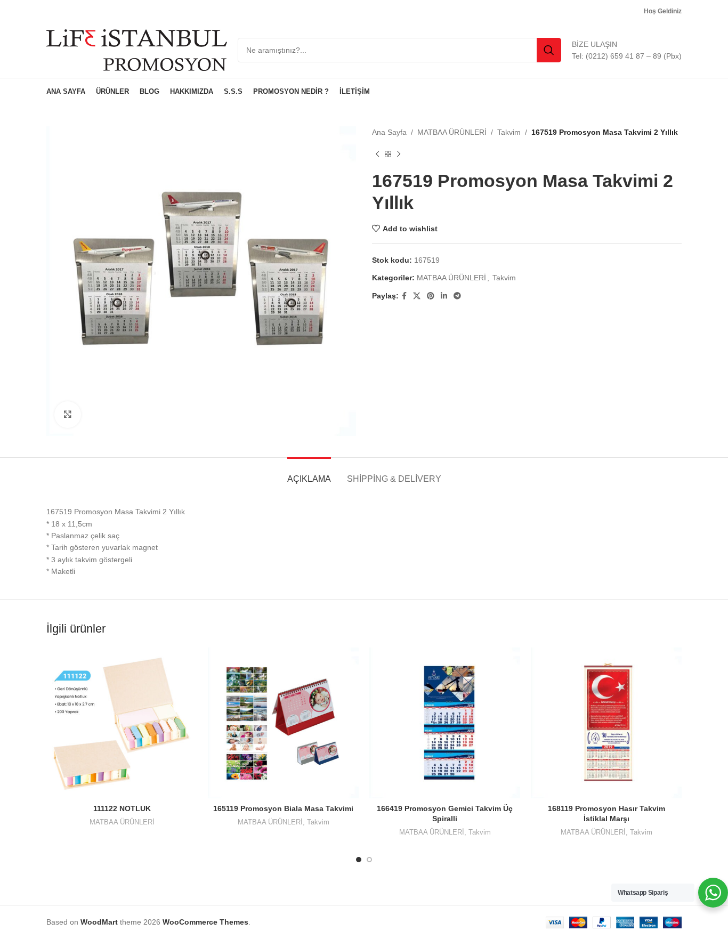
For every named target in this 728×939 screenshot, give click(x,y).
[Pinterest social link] (431, 296)
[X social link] (417, 296)
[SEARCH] (549, 50)
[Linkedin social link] (444, 296)
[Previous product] (377, 154)
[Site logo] (136, 49)
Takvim (509, 132)
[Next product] (398, 154)
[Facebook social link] (404, 296)
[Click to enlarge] (67, 414)
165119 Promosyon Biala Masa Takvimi (283, 808)
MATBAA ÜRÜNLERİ (452, 132)
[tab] (309, 473)
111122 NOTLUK (122, 808)
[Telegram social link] (457, 296)
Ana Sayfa (389, 132)
